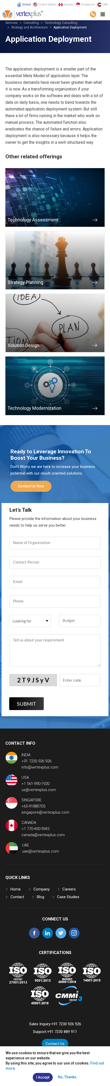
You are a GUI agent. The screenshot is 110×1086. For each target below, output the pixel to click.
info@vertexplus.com (39, 767)
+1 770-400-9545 (35, 828)
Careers (69, 889)
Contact (17, 897)
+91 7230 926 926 (36, 761)
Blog (40, 897)
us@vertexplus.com (38, 789)
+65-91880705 (33, 806)
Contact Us (55, 1043)
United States (46, 4)
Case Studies (68, 897)
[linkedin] (47, 937)
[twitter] (61, 937)
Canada (68, 4)
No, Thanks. (67, 1077)
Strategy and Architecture (29, 27)
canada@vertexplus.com (43, 835)
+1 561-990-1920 (35, 783)
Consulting (31, 23)
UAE (105, 4)
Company (42, 889)
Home (15, 889)
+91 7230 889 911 (62, 1031)
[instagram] (74, 937)
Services (11, 23)
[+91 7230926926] (93, 14)
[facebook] (34, 937)
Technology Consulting (61, 23)
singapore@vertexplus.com (45, 812)
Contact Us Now (31, 486)
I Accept (42, 1077)
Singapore (87, 4)
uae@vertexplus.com (40, 851)
